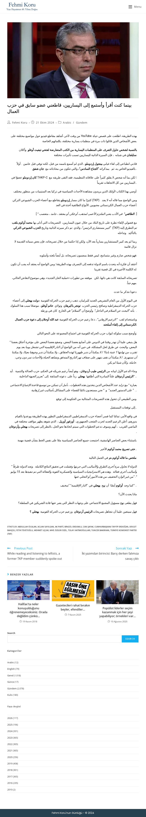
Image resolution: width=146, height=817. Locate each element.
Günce (10, 681)
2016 (9, 783)
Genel (10, 675)
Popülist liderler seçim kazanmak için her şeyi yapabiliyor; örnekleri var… (117, 612)
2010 (9, 789)
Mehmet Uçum (41, 530)
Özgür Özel (61, 530)
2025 (9, 724)
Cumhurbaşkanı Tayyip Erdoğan (111, 526)
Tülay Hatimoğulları (79, 530)
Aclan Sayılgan (46, 526)
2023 (9, 737)
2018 (9, 770)
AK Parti (59, 526)
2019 (9, 763)
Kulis (9, 694)
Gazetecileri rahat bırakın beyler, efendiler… (73, 607)
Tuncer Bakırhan (100, 530)
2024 (9, 731)
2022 (9, 744)
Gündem (81, 122)
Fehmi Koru (19, 122)
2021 (9, 750)
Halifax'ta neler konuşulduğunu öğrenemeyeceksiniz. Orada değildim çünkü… (28, 610)
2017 (9, 776)
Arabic (67, 122)
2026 (9, 718)
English (11, 668)
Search (11, 633)
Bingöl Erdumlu (73, 526)
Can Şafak (88, 526)
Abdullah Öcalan (27, 526)
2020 (9, 757)
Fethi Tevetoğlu (24, 530)
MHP (52, 530)
